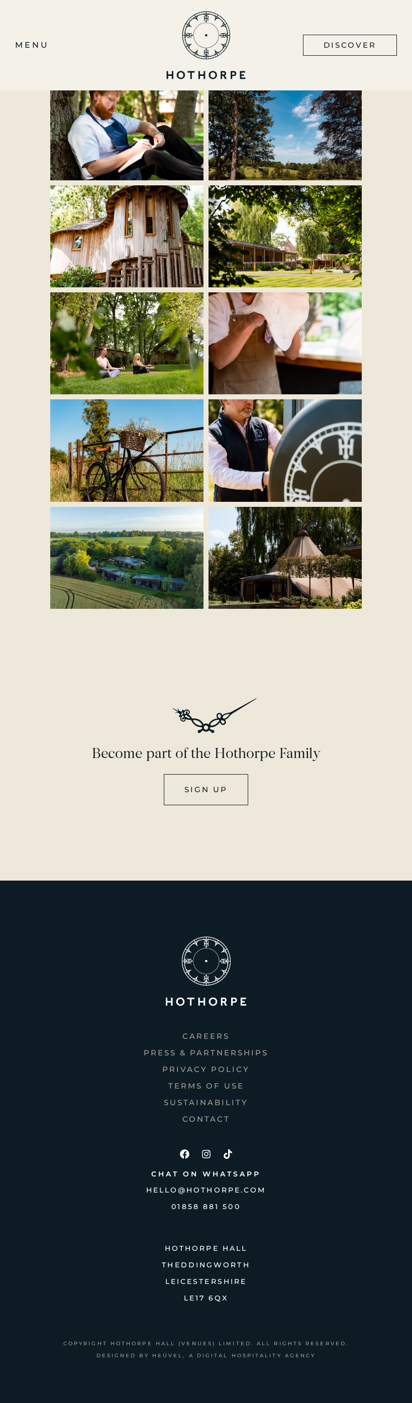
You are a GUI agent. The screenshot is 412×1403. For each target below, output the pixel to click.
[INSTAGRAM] (206, 1153)
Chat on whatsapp (206, 1173)
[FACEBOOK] (184, 1153)
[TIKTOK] (227, 1153)
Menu (32, 45)
